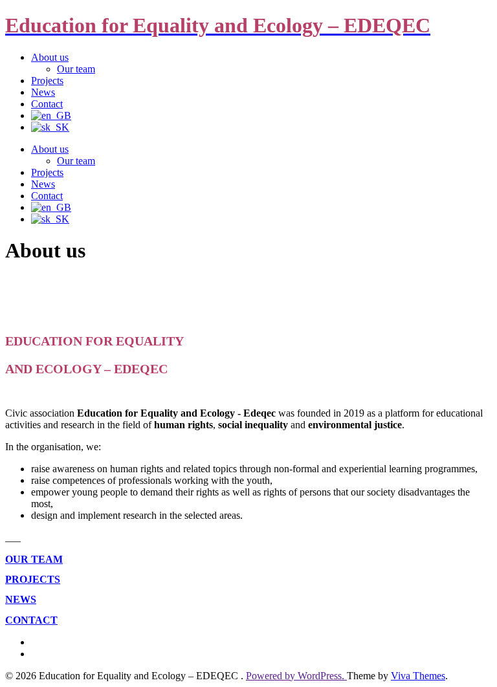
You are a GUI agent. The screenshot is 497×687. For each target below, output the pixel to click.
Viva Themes (418, 675)
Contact (47, 103)
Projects (47, 80)
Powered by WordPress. (296, 675)
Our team (76, 68)
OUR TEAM (34, 559)
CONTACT (31, 620)
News (43, 92)
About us (50, 57)
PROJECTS (32, 579)
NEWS (20, 599)
